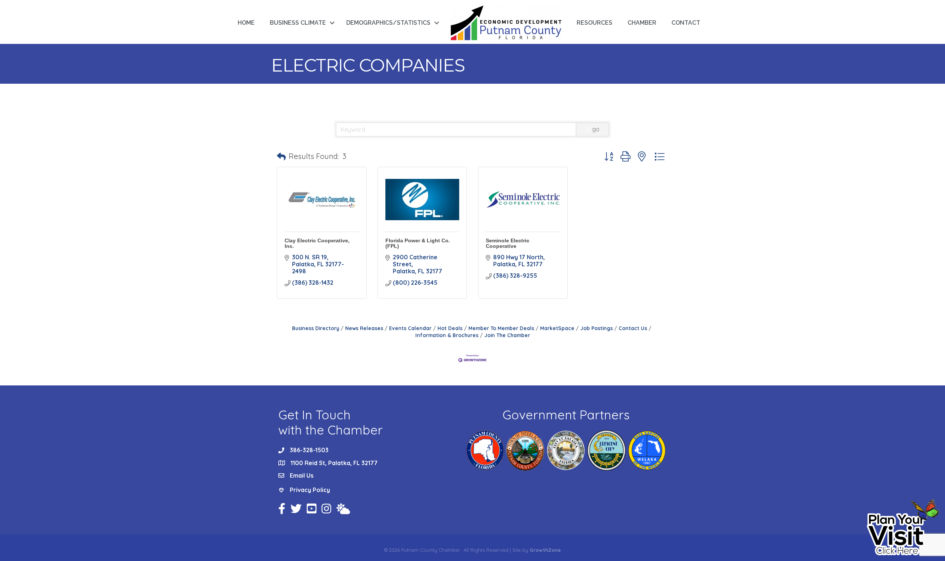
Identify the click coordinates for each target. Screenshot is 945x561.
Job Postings (596, 328)
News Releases (364, 328)
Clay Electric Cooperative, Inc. (317, 243)
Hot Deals (450, 328)
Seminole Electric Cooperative (507, 243)
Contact (685, 22)
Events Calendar (410, 328)
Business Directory (315, 328)
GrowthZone (545, 550)
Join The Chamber (507, 335)
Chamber (642, 22)
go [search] (595, 129)
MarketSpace (557, 328)
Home (246, 22)
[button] (281, 156)
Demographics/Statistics (388, 22)
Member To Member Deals (501, 328)
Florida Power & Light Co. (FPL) (417, 243)
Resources (594, 22)
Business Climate (298, 22)
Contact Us (633, 328)
